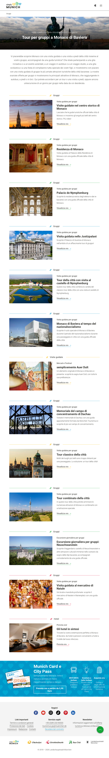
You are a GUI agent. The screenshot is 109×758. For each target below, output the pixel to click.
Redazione (23, 729)
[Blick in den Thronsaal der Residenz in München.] (30, 158)
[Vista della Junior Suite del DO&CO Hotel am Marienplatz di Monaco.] (30, 637)
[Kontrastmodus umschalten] (95, 5)
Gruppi (56, 95)
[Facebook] (36, 713)
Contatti (32, 729)
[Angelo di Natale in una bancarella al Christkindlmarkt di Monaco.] (30, 594)
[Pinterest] (66, 713)
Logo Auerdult (75, 742)
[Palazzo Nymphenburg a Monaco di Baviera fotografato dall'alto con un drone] (30, 288)
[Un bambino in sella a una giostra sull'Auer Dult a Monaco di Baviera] (30, 376)
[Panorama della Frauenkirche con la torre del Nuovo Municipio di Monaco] (30, 114)
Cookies (30, 726)
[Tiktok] (58, 713)
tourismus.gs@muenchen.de (54, 726)
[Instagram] (51, 713)
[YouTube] (43, 713)
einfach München (14, 5)
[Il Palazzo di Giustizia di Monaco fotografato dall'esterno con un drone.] (30, 245)
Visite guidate (56, 357)
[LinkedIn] (73, 713)
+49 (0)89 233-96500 (54, 723)
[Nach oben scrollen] (100, 729)
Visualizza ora (63, 124)
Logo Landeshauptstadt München (95, 742)
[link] (8, 14)
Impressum (12, 729)
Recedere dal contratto (54, 729)
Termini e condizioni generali (21, 723)
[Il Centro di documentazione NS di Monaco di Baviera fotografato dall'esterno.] (30, 332)
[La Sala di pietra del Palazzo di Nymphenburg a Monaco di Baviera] (30, 201)
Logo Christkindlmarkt (54, 742)
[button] (50, 689)
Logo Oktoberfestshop (34, 742)
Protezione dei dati (17, 726)
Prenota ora (62, 644)
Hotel (56, 619)
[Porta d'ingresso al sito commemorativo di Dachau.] (30, 419)
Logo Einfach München (14, 742)
